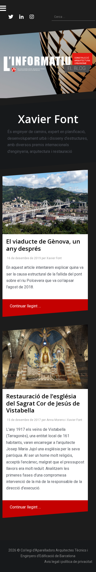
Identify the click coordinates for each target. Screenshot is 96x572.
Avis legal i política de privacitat (68, 562)
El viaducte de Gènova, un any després (43, 244)
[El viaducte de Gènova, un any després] (45, 202)
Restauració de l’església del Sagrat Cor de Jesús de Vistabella (43, 403)
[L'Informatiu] (48, 63)
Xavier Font (53, 258)
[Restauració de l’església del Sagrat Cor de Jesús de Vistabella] (45, 356)
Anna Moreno (55, 420)
